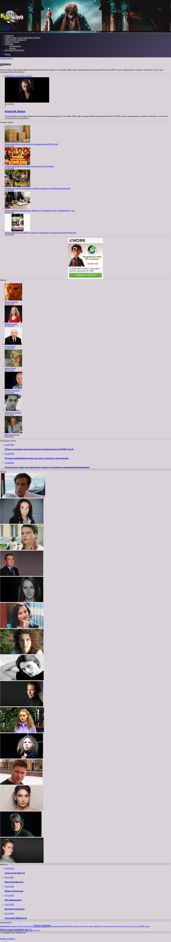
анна (31, 926)
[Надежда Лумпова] (21, 758)
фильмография (12, 930)
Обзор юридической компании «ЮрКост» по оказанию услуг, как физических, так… (40, 211)
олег (127, 926)
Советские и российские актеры (22, 38)
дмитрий (62, 926)
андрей (27, 926)
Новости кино (12, 42)
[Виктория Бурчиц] (13, 433)
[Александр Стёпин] (21, 784)
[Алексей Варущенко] (22, 680)
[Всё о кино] (12, 24)
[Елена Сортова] (22, 810)
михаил (111, 926)
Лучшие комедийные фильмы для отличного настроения (29, 166)
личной (96, 926)
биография (42, 926)
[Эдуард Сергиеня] (13, 388)
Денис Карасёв (11, 302)
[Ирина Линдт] (13, 366)
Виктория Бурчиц (12, 435)
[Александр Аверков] (21, 575)
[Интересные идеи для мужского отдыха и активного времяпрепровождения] (17, 186)
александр (4, 926)
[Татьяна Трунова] (21, 706)
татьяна (147, 926)
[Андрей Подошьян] (21, 836)
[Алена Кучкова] (21, 602)
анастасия (20, 926)
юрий (38, 930)
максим (101, 926)
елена (82, 926)
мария (106, 926)
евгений (69, 926)
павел (135, 926)
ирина (91, 926)
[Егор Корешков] (22, 497)
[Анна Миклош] (22, 732)
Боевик (12, 48)
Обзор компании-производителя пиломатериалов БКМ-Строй (31, 144)
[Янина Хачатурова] (22, 549)
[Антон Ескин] (13, 344)
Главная (3, 59)
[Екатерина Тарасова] (22, 523)
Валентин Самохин (13, 413)
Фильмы (9, 44)
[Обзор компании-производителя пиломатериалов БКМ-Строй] (17, 142)
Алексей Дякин (15, 111)
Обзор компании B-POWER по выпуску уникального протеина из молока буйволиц (40, 233)
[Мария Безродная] (22, 628)
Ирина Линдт (10, 368)
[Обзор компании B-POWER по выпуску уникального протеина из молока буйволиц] (17, 231)
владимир (55, 926)
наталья (118, 926)
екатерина (75, 926)
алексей (13, 926)
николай (123, 926)
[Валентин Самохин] (13, 411)
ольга (132, 926)
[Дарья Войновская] (22, 862)
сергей (141, 926)
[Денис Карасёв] (13, 300)
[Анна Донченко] (22, 654)
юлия (34, 930)
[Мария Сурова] (13, 322)
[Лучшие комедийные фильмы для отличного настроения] (17, 164)
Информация (15, 46)
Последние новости (15, 40)
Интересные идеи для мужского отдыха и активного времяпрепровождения (37, 188)
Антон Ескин (10, 346)
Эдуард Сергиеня (12, 391)
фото (28, 930)
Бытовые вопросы (14, 50)
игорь (86, 926)
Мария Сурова (11, 324)
